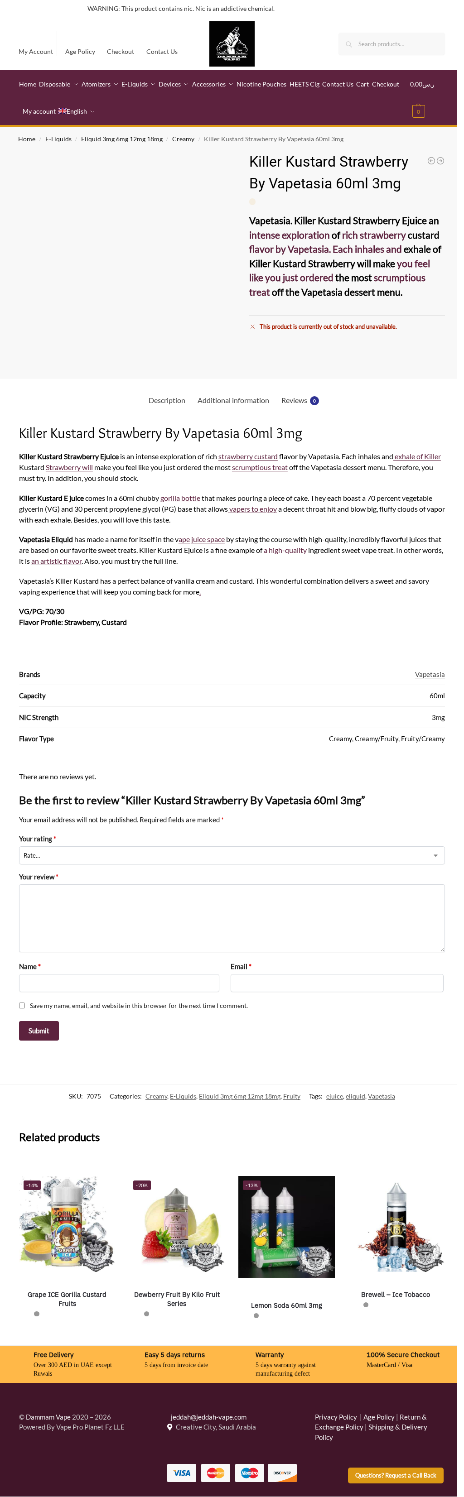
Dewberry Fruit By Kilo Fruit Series (177, 1299)
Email (241, 966)
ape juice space (202, 539)
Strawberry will (69, 467)
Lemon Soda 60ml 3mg (286, 1305)
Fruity (291, 1096)
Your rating (37, 839)
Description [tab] (167, 400)
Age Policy (80, 51)
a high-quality (285, 550)
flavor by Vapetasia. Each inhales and (325, 248)
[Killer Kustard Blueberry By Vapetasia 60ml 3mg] (440, 160)
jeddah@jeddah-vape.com (206, 1417)
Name (30, 966)
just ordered (308, 277)
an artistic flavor (56, 561)
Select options (67, 1334)
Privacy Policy (336, 1417)
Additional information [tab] (233, 400)
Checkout (120, 51)
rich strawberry (374, 234)
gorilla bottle (180, 498)
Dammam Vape (48, 1417)
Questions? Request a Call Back (395, 1475)
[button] (427, 98)
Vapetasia (430, 674)
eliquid (355, 1096)
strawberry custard (248, 456)
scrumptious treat (260, 467)
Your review (38, 877)
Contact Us (162, 51)
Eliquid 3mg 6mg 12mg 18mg (122, 139)
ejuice (334, 1096)
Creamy (183, 139)
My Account (36, 51)
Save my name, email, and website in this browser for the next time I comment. (139, 1005)
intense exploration (289, 234)
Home (26, 139)
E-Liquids (58, 139)
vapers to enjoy (252, 508)
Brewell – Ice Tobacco (396, 1294)
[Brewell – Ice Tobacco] (396, 1224)
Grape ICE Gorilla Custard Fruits (67, 1299)
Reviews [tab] (298, 400)
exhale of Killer (417, 456)
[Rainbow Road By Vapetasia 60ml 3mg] (431, 160)
